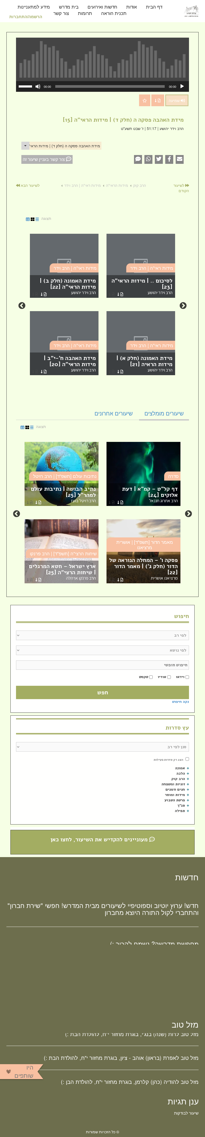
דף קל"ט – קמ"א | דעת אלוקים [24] (150, 494)
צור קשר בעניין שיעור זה (44, 159)
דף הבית (154, 7)
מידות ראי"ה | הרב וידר (82, 185)
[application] (102, 86)
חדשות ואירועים (102, 7)
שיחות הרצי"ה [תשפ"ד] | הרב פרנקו (63, 553)
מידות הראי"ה (117, 185)
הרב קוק (139, 185)
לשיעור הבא (30, 185)
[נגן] (182, 86)
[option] (102, 305)
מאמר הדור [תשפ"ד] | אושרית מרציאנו (144, 544)
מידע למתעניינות (34, 7)
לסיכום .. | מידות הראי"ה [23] (142, 286)
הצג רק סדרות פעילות (168, 760)
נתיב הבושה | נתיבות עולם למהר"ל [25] (63, 494)
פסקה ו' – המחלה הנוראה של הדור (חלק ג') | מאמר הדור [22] (143, 568)
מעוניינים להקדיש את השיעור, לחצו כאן (99, 839)
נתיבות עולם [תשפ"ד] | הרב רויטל (65, 476)
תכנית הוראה (114, 13)
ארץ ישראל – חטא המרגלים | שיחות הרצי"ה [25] (62, 571)
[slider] (26, 86)
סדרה (173, 476)
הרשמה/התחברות (25, 16)
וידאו (180, 676)
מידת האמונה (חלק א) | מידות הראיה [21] (144, 363)
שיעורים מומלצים (164, 413)
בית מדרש (68, 7)
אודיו (162, 676)
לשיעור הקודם (181, 188)
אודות (131, 7)
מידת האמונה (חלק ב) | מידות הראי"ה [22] (68, 286)
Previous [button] (183, 306)
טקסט (143, 676)
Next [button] (22, 306)
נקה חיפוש (180, 701)
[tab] (164, 413)
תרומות (85, 13)
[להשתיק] (38, 86)
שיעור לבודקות (186, 1113)
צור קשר (61, 13)
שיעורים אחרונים (113, 413)
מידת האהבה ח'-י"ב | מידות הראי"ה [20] (70, 363)
